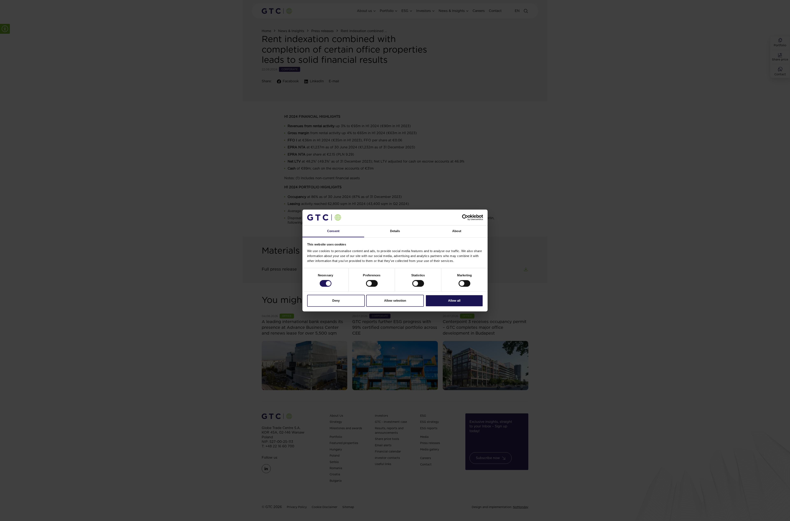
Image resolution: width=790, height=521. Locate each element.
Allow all (454, 300)
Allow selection (395, 300)
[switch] (372, 283)
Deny (336, 300)
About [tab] (456, 231)
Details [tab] (395, 231)
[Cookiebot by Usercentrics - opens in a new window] (465, 217)
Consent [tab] (333, 231)
